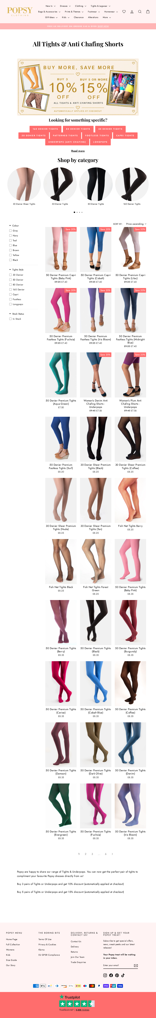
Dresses (64, 5)
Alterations (93, 17)
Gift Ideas (50, 17)
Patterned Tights (65, 135)
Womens (10, 949)
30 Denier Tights (34, 135)
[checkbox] (22, 230)
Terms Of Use (45, 939)
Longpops (100, 141)
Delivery (75, 946)
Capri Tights (125, 135)
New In (49, 5)
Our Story (10, 965)
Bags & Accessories (48, 11)
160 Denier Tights (45, 128)
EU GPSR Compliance (49, 954)
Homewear (109, 11)
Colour (15, 225)
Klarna (42, 949)
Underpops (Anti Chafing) (67, 141)
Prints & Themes (73, 11)
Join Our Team (78, 957)
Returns (74, 951)
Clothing (79, 5)
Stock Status (18, 314)
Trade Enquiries (78, 962)
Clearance (79, 17)
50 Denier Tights (110, 128)
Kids (64, 17)
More (105, 17)
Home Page (11, 939)
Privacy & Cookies (47, 944)
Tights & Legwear (99, 5)
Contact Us (76, 941)
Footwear (93, 11)
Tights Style (17, 269)
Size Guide (11, 960)
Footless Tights (97, 135)
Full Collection (13, 944)
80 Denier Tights (78, 128)
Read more (78, 151)
